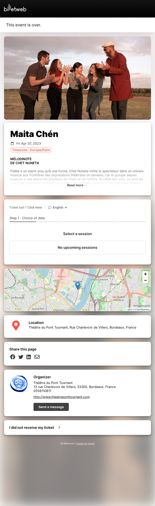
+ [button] (145, 274)
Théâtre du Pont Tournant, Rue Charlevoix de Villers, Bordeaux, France (82, 327)
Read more (75, 185)
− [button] (145, 280)
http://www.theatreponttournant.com (62, 397)
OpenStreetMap (143, 309)
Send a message (51, 407)
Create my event (85, 443)
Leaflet (130, 309)
